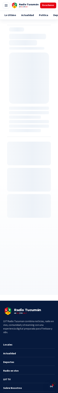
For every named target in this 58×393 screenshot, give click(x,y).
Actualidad (27, 15)
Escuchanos (48, 5)
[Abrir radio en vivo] (51, 386)
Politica (43, 15)
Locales (7, 344)
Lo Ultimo (10, 15)
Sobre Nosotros (12, 388)
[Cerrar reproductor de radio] (54, 383)
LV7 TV (7, 379)
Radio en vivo (11, 371)
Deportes (8, 362)
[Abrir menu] (6, 5)
